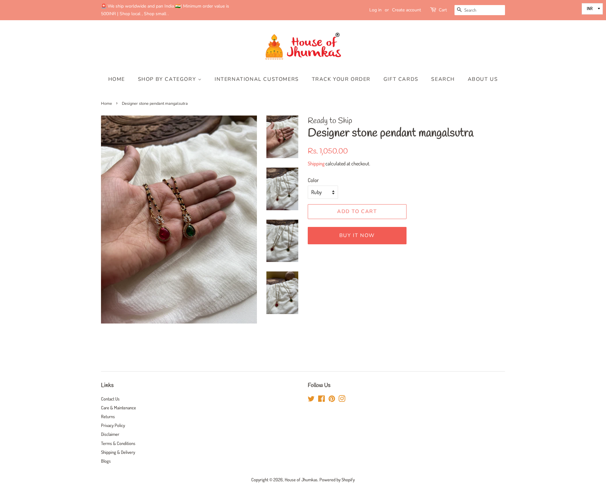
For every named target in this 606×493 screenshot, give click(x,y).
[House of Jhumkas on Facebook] (321, 399)
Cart (443, 10)
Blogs (106, 461)
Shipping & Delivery (118, 452)
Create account (406, 10)
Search (443, 79)
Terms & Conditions (118, 443)
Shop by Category (168, 79)
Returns (108, 416)
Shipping (316, 163)
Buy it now (357, 235)
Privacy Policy (113, 425)
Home (116, 79)
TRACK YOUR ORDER (341, 79)
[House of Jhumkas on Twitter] (311, 399)
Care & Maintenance (118, 407)
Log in (375, 10)
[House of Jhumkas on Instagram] (341, 399)
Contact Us (110, 398)
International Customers (257, 79)
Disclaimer (110, 434)
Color (313, 180)
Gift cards (401, 79)
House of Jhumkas (301, 479)
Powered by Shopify (337, 479)
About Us (483, 79)
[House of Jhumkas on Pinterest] (331, 399)
